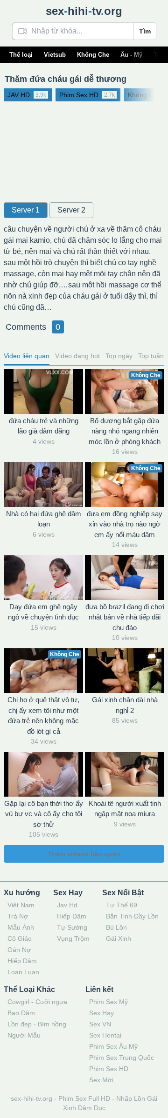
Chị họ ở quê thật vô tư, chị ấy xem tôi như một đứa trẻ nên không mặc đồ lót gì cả (43, 715)
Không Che (93, 54)
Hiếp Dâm (22, 961)
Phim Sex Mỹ (108, 1001)
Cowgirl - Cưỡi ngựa (37, 1001)
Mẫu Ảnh (20, 927)
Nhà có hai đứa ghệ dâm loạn (43, 519)
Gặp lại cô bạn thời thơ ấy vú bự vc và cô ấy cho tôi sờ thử (43, 813)
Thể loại (21, 54)
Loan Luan (23, 972)
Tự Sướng (72, 927)
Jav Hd (67, 905)
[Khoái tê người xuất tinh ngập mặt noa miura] (124, 774)
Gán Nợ (19, 949)
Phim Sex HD (108, 1068)
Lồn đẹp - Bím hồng (36, 1024)
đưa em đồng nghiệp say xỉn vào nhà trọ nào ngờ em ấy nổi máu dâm (124, 524)
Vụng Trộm (73, 938)
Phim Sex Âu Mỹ (113, 1046)
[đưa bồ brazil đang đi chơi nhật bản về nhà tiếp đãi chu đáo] (124, 577)
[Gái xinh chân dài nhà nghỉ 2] (124, 670)
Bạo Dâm (21, 1013)
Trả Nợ (17, 916)
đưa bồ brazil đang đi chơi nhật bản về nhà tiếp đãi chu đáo (124, 617)
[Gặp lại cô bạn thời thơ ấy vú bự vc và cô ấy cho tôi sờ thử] (43, 774)
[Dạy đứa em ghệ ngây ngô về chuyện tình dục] (43, 577)
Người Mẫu (24, 1035)
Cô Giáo (19, 938)
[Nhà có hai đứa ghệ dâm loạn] (43, 484)
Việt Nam (21, 905)
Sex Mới (101, 1080)
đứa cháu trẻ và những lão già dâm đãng (43, 426)
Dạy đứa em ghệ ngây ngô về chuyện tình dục (43, 612)
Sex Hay (101, 1013)
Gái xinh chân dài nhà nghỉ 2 (125, 705)
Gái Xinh (118, 938)
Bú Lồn (116, 927)
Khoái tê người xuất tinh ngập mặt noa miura (125, 808)
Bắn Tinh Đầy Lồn (132, 916)
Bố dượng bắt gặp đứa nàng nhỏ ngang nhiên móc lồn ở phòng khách (125, 431)
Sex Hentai (105, 1035)
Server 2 (71, 210)
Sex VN (100, 1024)
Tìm (145, 31)
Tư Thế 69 (121, 905)
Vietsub (55, 54)
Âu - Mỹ (131, 54)
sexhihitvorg (84, 11)
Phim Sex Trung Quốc (121, 1057)
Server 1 (26, 210)
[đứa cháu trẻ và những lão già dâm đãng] (43, 391)
